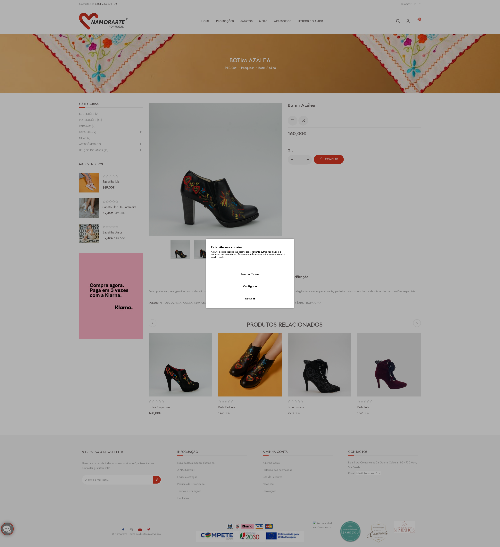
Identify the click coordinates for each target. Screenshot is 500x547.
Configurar (250, 286)
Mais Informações (221, 262)
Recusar (250, 298)
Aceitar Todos (250, 274)
